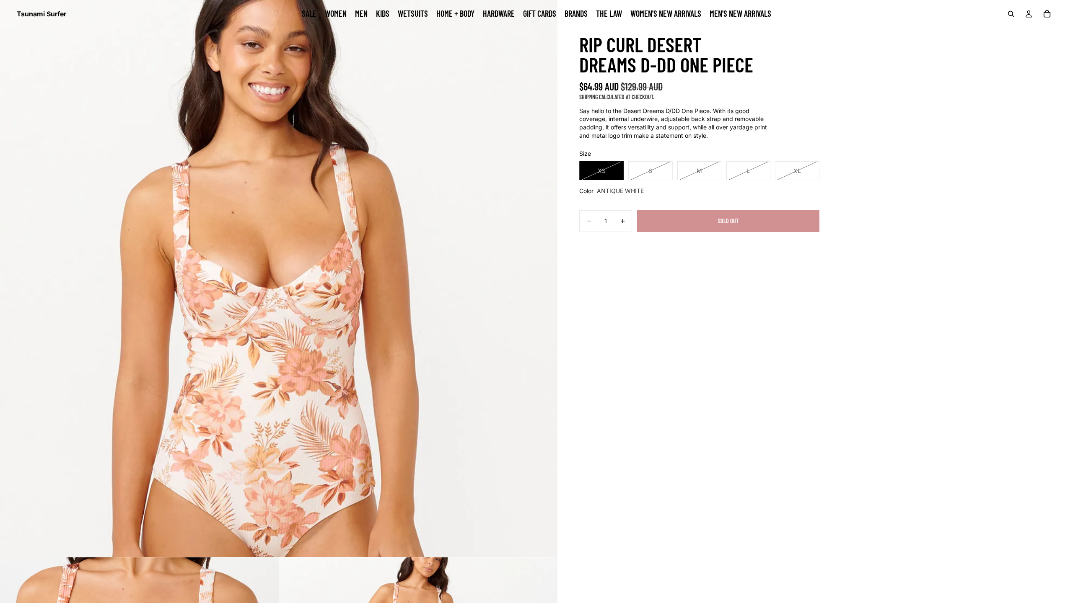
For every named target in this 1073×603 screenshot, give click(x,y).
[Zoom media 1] (278, 278)
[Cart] (1047, 14)
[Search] (1011, 14)
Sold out (728, 220)
